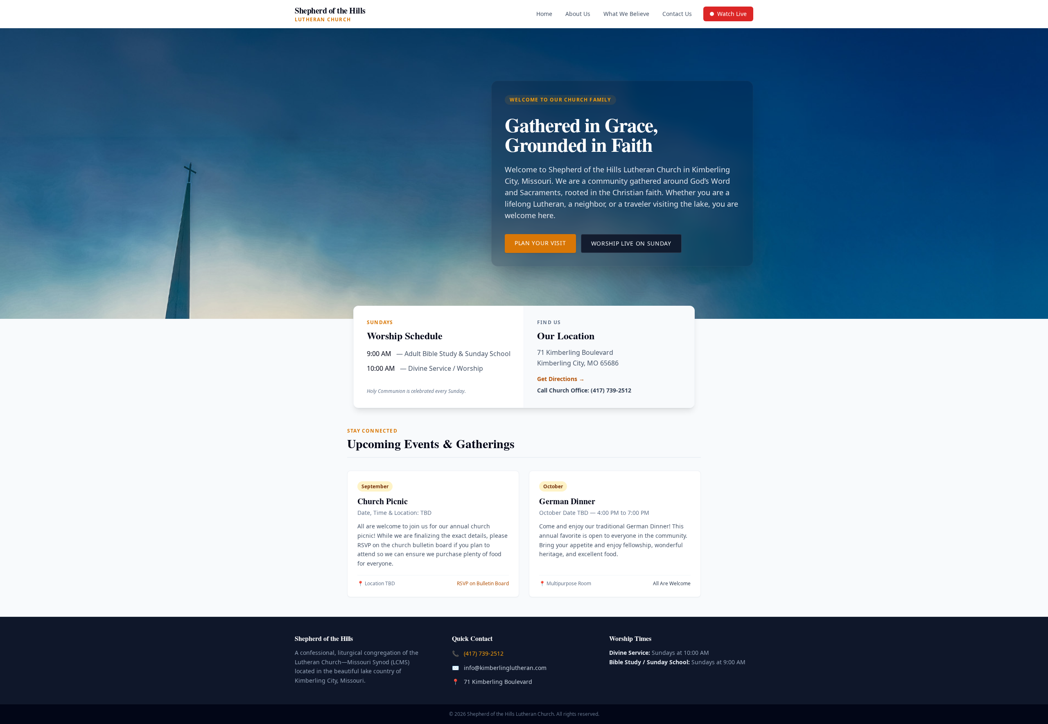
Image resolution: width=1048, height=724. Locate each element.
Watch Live (731, 15)
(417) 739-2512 (484, 653)
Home (544, 14)
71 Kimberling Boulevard (499, 681)
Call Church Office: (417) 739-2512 (584, 390)
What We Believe (626, 14)
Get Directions (561, 379)
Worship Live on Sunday (636, 243)
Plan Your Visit (545, 243)
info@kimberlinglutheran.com (506, 667)
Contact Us (677, 14)
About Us (577, 14)
